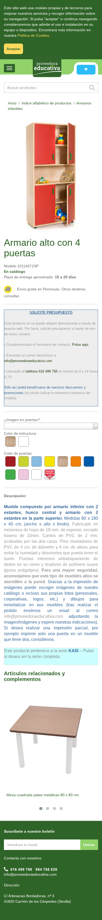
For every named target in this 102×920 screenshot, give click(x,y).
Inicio (12, 103)
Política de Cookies (33, 35)
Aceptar (13, 49)
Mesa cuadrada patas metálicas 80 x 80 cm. (43, 795)
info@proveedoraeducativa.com (30, 874)
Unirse (89, 845)
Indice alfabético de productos (46, 103)
